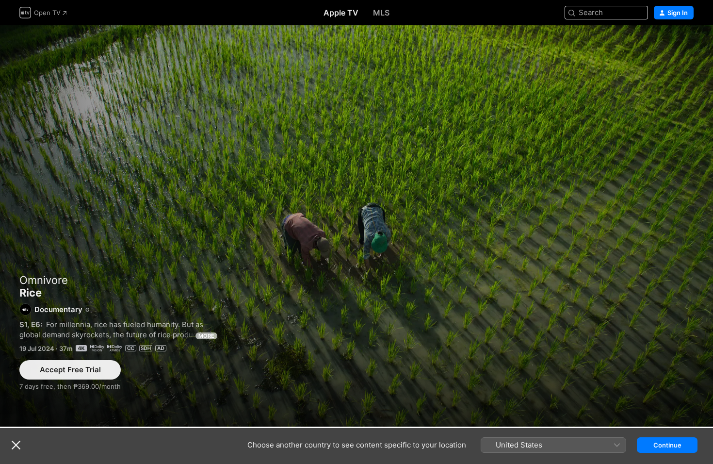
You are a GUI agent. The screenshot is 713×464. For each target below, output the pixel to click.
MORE (206, 335)
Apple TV (341, 12)
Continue (667, 445)
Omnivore (43, 280)
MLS (381, 12)
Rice (356, 226)
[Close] (16, 445)
